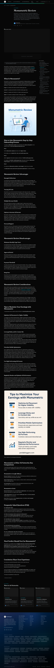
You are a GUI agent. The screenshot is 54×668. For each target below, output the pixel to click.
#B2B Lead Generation (7, 661)
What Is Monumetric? (42, 62)
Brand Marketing (27, 636)
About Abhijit (31, 621)
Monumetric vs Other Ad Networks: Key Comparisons (44, 87)
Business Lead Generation (33, 636)
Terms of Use (38, 666)
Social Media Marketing (44, 641)
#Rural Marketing (36, 658)
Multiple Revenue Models (43, 68)
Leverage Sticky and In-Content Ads (44, 81)
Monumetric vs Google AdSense (44, 88)
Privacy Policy (34, 666)
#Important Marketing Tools (23, 661)
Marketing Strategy (21, 617)
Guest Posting (32, 2)
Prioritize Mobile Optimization (43, 82)
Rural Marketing (21, 626)
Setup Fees (41, 75)
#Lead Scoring (30, 661)
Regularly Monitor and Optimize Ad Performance (44, 85)
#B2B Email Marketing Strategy (21, 658)
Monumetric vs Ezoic (42, 89)
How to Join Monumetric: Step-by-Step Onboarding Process (44, 63)
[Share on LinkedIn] (17, 25)
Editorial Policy (48, 666)
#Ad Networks (6, 658)
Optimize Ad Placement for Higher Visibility (44, 80)
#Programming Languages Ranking (43, 661)
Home (5, 5)
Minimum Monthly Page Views (43, 72)
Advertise (42, 620)
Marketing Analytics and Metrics (8, 639)
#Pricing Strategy (35, 661)
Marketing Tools (21, 622)
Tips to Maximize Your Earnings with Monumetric (44, 78)
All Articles (31, 617)
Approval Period (42, 73)
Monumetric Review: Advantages (44, 65)
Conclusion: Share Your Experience (44, 93)
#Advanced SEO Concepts (13, 658)
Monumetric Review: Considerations (44, 76)
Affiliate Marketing (11, 636)
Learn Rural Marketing (16, 1)
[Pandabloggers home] (5, 2)
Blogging (22, 636)
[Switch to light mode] (49, 1)
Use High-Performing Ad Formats (44, 83)
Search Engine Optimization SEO (36, 641)
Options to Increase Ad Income (44, 69)
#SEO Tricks (44, 658)
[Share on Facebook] (19, 25)
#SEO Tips (40, 658)
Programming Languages (11, 641)
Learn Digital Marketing (25, 1)
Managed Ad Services (42, 66)
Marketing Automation (16, 639)
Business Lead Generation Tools (42, 636)
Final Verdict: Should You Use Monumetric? (43, 92)
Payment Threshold (42, 74)
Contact (37, 1)
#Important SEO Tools (29, 658)
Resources (31, 620)
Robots (31, 625)
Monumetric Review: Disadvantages (44, 71)
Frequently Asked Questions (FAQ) (44, 90)
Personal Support (42, 70)
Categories (9, 1)
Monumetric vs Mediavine (26, 289)
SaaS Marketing (23, 641)
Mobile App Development (35, 639)
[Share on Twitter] (15, 25)
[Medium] (7, 630)
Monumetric (33, 67)
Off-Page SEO (42, 639)
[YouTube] (11, 630)
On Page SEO (47, 639)
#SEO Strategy (6, 663)
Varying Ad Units (42, 67)
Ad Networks (8, 5)
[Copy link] (21, 25)
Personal (6, 641)
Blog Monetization (21, 625)
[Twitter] (5, 630)
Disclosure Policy (43, 666)
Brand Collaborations (44, 621)
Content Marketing (21, 620)
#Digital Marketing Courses (15, 661)
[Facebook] (9, 630)
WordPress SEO (21, 627)
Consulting (42, 622)
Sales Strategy (28, 641)
